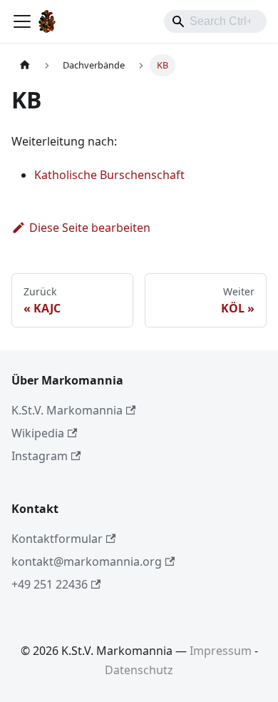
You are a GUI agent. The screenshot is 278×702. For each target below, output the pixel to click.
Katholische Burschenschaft (109, 175)
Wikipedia (37, 433)
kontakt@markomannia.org (86, 561)
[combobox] (215, 21)
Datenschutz (139, 670)
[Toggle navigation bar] (22, 21)
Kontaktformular (57, 538)
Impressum (221, 650)
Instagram (39, 456)
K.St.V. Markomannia (67, 410)
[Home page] (24, 65)
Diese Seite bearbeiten (89, 227)
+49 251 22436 (49, 584)
